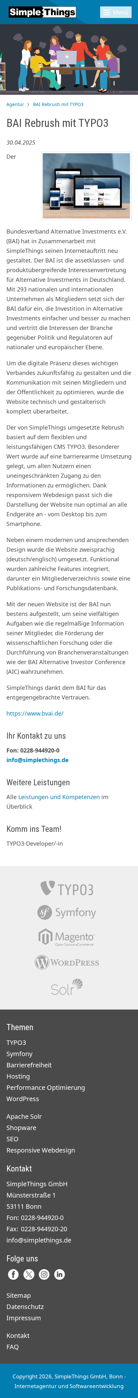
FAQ (12, 1346)
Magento (67, 937)
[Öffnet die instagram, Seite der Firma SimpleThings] (44, 1274)
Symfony (66, 913)
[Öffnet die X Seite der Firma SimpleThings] (28, 1274)
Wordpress (67, 962)
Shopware (21, 1127)
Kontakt (18, 1335)
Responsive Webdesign (40, 1150)
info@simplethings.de (37, 760)
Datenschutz (25, 1306)
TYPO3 (66, 888)
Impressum (23, 1317)
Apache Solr (66, 987)
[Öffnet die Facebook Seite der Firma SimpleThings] (13, 1274)
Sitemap (18, 1295)
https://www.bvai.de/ (35, 713)
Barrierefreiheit (29, 1065)
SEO (12, 1139)
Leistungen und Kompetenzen (59, 797)
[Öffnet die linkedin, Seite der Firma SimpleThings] (59, 1274)
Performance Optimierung (45, 1087)
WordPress (22, 1098)
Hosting (18, 1076)
